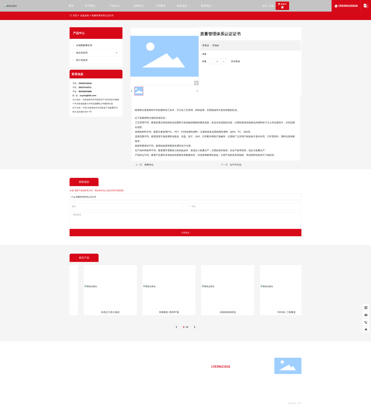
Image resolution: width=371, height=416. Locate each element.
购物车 (283, 5)
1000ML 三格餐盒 (273, 312)
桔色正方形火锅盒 (97, 312)
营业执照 (292, 403)
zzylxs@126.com (88, 95)
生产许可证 (235, 164)
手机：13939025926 (82, 83)
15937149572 (85, 87)
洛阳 (251, 403)
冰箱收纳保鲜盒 (215, 312)
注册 (271, 5)
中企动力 (245, 403)
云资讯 (259, 403)
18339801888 (85, 91)
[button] (176, 327)
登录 (265, 5)
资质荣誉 (84, 15)
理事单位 (149, 164)
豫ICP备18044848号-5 (275, 403)
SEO (299, 403)
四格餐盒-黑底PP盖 (156, 312)
